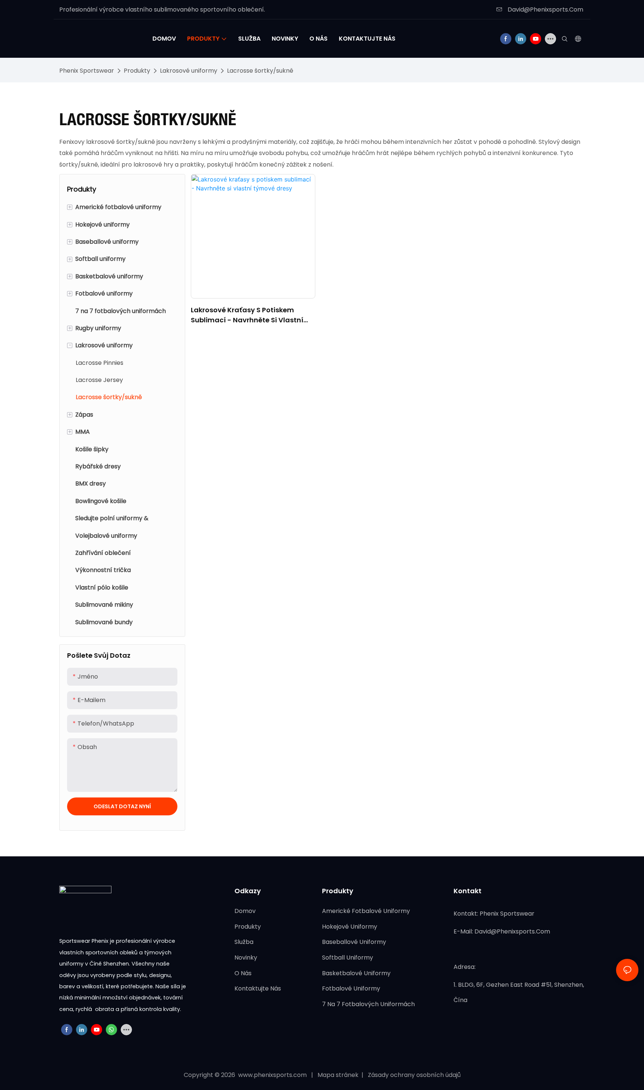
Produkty (137, 70)
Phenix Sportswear (86, 70)
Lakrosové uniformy (188, 70)
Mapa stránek (339, 1075)
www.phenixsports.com (272, 1075)
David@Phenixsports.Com (544, 9)
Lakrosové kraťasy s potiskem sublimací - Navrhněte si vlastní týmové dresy (247, 315)
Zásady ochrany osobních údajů (413, 1075)
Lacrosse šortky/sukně (260, 70)
